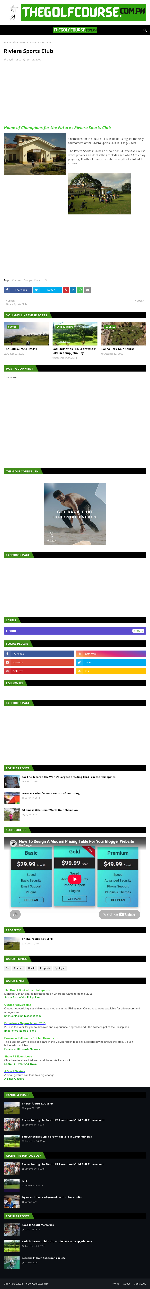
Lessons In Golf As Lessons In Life (44, 1258)
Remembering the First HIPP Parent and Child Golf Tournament (63, 1120)
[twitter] (111, 662)
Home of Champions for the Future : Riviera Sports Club (57, 128)
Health (31, 968)
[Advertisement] (75, 94)
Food (71, 631)
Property (45, 968)
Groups (28, 280)
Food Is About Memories (38, 1225)
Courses (16, 280)
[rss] (111, 671)
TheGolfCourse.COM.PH (20, 349)
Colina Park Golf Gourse (118, 349)
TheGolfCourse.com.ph (36, 1283)
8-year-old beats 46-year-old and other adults (52, 1197)
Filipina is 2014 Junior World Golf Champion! (50, 810)
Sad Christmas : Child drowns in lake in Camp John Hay (74, 351)
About (126, 1283)
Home (7, 42)
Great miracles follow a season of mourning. (51, 793)
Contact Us (140, 1283)
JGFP (25, 1180)
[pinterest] (39, 671)
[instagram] (111, 654)
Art (7, 968)
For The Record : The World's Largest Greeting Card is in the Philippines (68, 777)
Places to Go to (21, 42)
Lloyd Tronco (14, 59)
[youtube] (39, 662)
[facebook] (39, 654)
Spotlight (60, 968)
